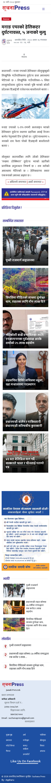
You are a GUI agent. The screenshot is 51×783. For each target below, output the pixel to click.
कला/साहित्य (25, 747)
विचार (42, 745)
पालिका (43, 735)
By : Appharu (8, 780)
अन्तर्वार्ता (26, 754)
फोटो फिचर (10, 745)
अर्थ (24, 735)
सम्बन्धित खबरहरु (13, 221)
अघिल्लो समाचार (18, 182)
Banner (6, 19)
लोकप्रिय (6, 639)
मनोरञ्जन (26, 740)
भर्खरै (6, 578)
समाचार (9, 740)
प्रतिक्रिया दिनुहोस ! (12, 207)
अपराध (42, 751)
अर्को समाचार (35, 182)
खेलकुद (43, 740)
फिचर (8, 751)
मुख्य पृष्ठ (9, 735)
